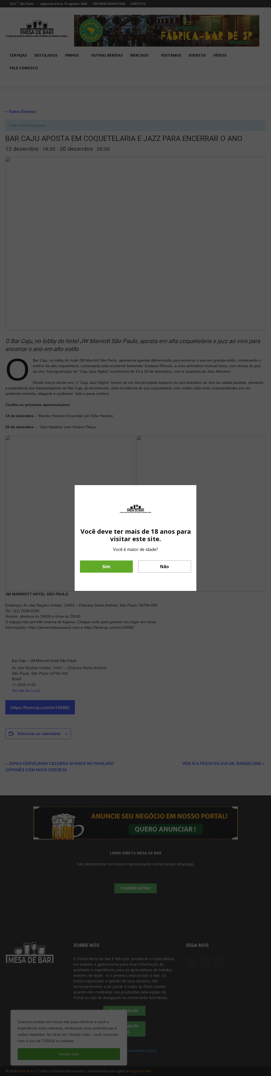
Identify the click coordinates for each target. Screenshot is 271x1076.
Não (164, 566)
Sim (106, 566)
